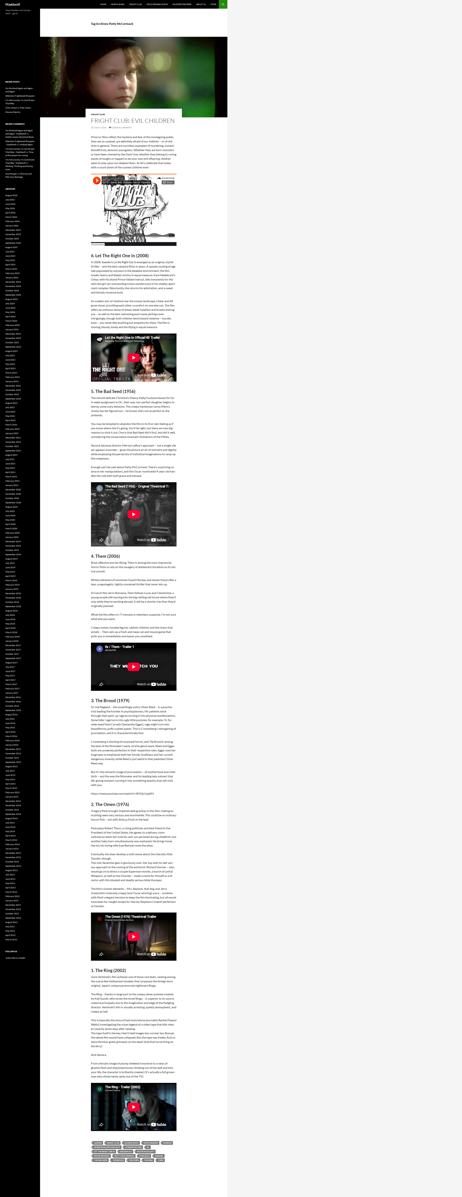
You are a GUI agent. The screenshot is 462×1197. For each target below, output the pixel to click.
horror (167, 1143)
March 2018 (11, 632)
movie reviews (102, 1156)
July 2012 (10, 926)
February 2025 (12, 273)
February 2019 (12, 584)
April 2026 (10, 212)
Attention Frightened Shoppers (20, 95)
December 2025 (13, 230)
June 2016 (10, 723)
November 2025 (13, 234)
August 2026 (11, 195)
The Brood (118, 1160)
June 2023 (10, 359)
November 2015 (13, 753)
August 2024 (11, 299)
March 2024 (11, 320)
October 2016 (12, 705)
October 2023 (12, 342)
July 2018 (10, 615)
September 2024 (13, 294)
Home (103, 4)
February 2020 (12, 532)
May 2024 (10, 312)
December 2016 (13, 697)
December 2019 (13, 541)
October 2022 (12, 394)
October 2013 (12, 861)
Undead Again (26, 144)
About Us (201, 4)
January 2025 (11, 277)
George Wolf (131, 1143)
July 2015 (10, 770)
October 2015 (12, 757)
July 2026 (10, 199)
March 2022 (11, 424)
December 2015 (13, 749)
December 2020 (13, 489)
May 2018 (10, 623)
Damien (98, 1143)
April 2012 (10, 935)
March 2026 (11, 217)
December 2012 (13, 905)
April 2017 (10, 680)
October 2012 (12, 913)
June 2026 (10, 204)
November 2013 (13, 857)
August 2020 (11, 506)
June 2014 (10, 827)
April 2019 (10, 576)
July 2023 (10, 355)
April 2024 (10, 316)
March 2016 (11, 736)
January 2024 (11, 329)
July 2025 (10, 251)
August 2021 (11, 455)
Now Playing (118, 4)
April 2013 (10, 887)
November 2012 (13, 909)
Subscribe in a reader (15, 958)
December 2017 (13, 645)
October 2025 (12, 238)
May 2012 (10, 930)
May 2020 (10, 519)
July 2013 (10, 874)
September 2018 (13, 606)
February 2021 (12, 481)
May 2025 (10, 260)
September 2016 (13, 710)
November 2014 (13, 805)
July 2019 (10, 563)
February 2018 (12, 636)
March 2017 (11, 684)
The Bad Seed (100, 1160)
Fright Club (135, 4)
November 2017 (13, 649)
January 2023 (11, 381)
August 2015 (11, 766)
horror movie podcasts (107, 1147)
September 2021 (13, 450)
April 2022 (10, 420)
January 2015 (11, 796)
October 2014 (12, 809)
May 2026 (10, 208)
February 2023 (12, 377)
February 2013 (12, 896)
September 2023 (13, 346)
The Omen (134, 1160)
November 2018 (13, 597)
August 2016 (11, 714)
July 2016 (10, 718)
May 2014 (10, 831)
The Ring (148, 1160)
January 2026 (11, 225)
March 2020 (11, 528)
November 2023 (13, 338)
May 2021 (10, 468)
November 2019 (13, 545)
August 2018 (11, 610)
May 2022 (10, 416)
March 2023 (11, 372)
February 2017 (12, 688)
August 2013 (11, 870)
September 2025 (13, 243)
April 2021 (10, 472)
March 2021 (11, 476)
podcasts (144, 1156)
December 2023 (13, 333)
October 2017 (12, 654)
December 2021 (13, 437)
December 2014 (13, 801)
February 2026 (12, 221)
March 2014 (11, 840)
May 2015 (10, 779)
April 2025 (10, 264)
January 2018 (11, 641)
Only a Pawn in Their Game (18, 107)
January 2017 (11, 693)
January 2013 (11, 900)
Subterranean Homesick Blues (19, 137)
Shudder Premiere (182, 4)
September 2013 (13, 866)
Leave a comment (122, 127)
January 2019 (11, 589)
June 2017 (10, 671)
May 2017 (10, 675)
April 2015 (10, 783)
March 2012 (11, 939)
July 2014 (10, 822)
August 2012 (11, 922)
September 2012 (13, 917)
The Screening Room (157, 4)
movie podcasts (145, 1151)
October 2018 (12, 602)
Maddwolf (12, 4)
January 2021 (11, 485)
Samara (159, 1156)
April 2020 (10, 524)
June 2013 (10, 879)
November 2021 (13, 442)
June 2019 (10, 567)
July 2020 (10, 511)
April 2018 (10, 628)
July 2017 (10, 667)
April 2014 (10, 835)
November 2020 (13, 494)
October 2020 (12, 498)
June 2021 (10, 463)
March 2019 (11, 580)
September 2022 (13, 398)
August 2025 (11, 247)
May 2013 (10, 883)
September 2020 (13, 502)
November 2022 (13, 390)
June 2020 (10, 515)
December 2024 (13, 282)
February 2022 (12, 429)
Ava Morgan (11, 173)
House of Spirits (12, 112)
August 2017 (11, 662)
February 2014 (12, 844)
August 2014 (11, 818)
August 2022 (11, 403)
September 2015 (13, 762)
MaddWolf (126, 1151)
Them (161, 1160)
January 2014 (11, 848)
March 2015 (11, 788)
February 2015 (12, 792)
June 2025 (10, 256)
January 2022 (11, 433)
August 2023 (11, 351)
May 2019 (10, 571)
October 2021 (12, 446)
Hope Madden (151, 1143)
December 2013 (13, 853)
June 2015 (10, 775)
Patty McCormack (124, 1156)
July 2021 (10, 459)
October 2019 (12, 550)
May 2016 (10, 727)
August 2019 (11, 558)
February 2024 (12, 325)
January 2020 (11, 537)
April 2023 (10, 368)
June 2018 (10, 619)
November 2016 (13, 701)
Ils (148, 1147)
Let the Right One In (104, 1151)
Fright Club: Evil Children (133, 120)
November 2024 (13, 286)
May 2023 (10, 364)
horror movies (133, 1147)
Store (213, 4)
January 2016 (11, 744)
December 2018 (13, 593)
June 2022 (10, 411)
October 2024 (12, 290)
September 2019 (13, 554)
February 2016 (12, 740)
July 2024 (10, 303)
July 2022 (10, 407)
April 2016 (10, 731)
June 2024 (10, 307)
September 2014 (13, 814)
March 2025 (11, 269)
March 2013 (11, 892)
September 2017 (13, 658)
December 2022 (13, 385)
